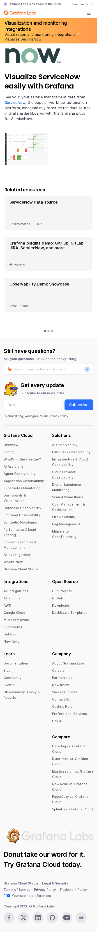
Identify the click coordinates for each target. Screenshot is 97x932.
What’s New (13, 562)
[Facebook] (9, 917)
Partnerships (62, 678)
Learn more (80, 4)
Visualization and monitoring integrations (40, 34)
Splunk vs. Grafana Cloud (72, 809)
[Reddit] (81, 917)
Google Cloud (14, 613)
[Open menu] (88, 13)
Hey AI (57, 721)
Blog (7, 670)
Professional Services (69, 714)
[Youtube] (66, 917)
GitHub (57, 598)
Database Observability (22, 508)
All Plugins (12, 598)
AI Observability (64, 445)
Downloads (61, 605)
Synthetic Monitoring (20, 522)
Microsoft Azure (16, 620)
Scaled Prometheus (67, 497)
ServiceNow (15, 102)
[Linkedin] (37, 917)
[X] (23, 917)
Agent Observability (19, 474)
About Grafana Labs (68, 663)
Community (12, 678)
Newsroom (60, 685)
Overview (11, 445)
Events (9, 685)
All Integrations (16, 591)
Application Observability (24, 481)
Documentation (16, 663)
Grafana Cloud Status (21, 569)
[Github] (52, 917)
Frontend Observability (22, 515)
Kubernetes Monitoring (22, 488)
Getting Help (62, 706)
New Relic (11, 641)
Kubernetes (13, 627)
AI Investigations (17, 555)
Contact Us (61, 699)
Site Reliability (63, 517)
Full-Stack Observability (71, 452)
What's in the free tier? (22, 459)
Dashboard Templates (69, 613)
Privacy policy (58, 416)
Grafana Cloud (38, 864)
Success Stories (65, 692)
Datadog (10, 634)
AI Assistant (13, 466)
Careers (58, 670)
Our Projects (62, 591)
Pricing (9, 452)
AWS (7, 605)
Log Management (66, 524)
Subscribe (79, 404)
